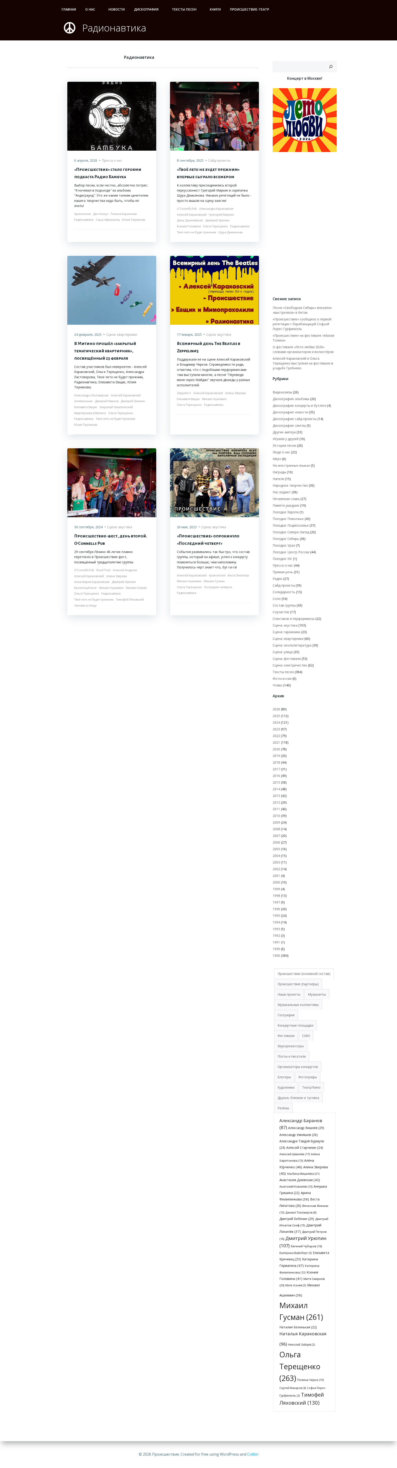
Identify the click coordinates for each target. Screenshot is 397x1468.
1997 (276, 902)
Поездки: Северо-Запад (291, 532)
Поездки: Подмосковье (291, 525)
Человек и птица (85, 605)
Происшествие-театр (249, 9)
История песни (284, 445)
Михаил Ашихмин (214, 399)
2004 (276, 855)
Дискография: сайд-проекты (295, 419)
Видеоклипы (282, 392)
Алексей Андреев (125, 570)
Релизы (283, 1108)
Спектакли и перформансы (294, 618)
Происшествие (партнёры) (298, 984)
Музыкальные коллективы (298, 1004)
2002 (276, 869)
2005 (276, 849)
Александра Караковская (216, 209)
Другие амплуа (284, 432)
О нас (90, 9)
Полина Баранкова (124, 214)
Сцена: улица (283, 652)
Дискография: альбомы (291, 399)
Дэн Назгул (100, 214)
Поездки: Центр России (291, 552)
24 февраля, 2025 (88, 334)
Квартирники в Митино (90, 413)
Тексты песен (184, 9)
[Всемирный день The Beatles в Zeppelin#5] (214, 290)
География (286, 1015)
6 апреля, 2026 (85, 160)
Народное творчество (290, 485)
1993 (276, 929)
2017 (276, 769)
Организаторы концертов (298, 1066)
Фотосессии (282, 678)
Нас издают (282, 492)
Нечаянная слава (286, 499)
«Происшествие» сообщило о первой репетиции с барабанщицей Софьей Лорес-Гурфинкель (302, 324)
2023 (276, 729)
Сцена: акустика (218, 334)
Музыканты (317, 994)
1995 (276, 915)
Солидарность (284, 592)
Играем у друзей (285, 439)
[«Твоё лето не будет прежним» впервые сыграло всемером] (214, 115)
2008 (276, 829)
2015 (276, 782)
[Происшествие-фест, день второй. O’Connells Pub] (111, 482)
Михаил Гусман (136, 588)
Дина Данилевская (190, 220)
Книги (215, 9)
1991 (276, 942)
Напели (278, 479)
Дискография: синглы (289, 425)
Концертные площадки (295, 1025)
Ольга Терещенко (215, 226)
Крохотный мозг (85, 588)
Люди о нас (281, 452)
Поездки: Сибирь (286, 538)
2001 (276, 875)
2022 (276, 736)
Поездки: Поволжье (288, 519)
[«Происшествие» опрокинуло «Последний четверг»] (214, 482)
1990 (276, 949)
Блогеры (284, 1077)
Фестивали (286, 1035)
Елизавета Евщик (85, 407)
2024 (276, 722)
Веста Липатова (238, 575)
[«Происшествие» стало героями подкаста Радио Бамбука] (111, 115)
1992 (276, 935)
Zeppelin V (184, 393)
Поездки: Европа (286, 512)
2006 (276, 842)
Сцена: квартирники (121, 334)
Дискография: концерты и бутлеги (299, 405)
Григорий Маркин (221, 215)
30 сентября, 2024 (88, 527)
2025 (276, 716)
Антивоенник (83, 401)
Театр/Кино (311, 1087)
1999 (276, 889)
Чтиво (277, 685)
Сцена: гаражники (286, 632)
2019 (276, 756)
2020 (276, 749)
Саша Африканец (108, 220)
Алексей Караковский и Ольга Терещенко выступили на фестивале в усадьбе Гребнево (303, 363)
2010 (276, 815)
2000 (276, 882)
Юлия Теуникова (133, 220)
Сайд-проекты (219, 160)
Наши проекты (289, 994)
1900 (276, 955)
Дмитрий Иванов (106, 401)
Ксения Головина (189, 226)
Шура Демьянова (230, 232)
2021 (276, 742)
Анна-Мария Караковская (91, 582)
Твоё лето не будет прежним (196, 232)
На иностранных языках (291, 465)
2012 (276, 802)
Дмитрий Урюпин (217, 220)
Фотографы (307, 1077)
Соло (277, 598)
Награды (279, 472)
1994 (276, 922)
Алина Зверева (235, 393)
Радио (277, 578)
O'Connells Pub (187, 209)
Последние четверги (218, 587)
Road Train (103, 570)
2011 (276, 809)
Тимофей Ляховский (130, 599)
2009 (276, 822)
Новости (116, 9)
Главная (69, 9)
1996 (276, 909)
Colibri (252, 1454)
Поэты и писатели (292, 1056)
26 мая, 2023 (187, 527)
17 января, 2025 (189, 334)
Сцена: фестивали (287, 658)
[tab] (304, 973)
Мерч (277, 459)
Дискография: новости (290, 412)
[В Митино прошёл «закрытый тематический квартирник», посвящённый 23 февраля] (111, 290)
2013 (276, 795)
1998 (276, 895)
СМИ (306, 1035)
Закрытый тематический (116, 407)
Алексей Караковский (192, 215)
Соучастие (281, 612)
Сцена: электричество (290, 665)
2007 (276, 835)
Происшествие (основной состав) (304, 973)
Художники (286, 1087)
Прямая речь (283, 572)
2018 (276, 762)
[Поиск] (330, 66)
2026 (276, 709)
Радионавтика (84, 220)
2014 (276, 789)
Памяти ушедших (286, 505)
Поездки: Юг (282, 558)
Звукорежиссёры (291, 1046)
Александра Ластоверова (91, 395)
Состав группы (284, 605)
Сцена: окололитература (292, 645)
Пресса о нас (112, 160)
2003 (276, 862)
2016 (276, 776)
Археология (82, 214)
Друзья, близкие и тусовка (298, 1097)
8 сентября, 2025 (190, 160)
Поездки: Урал (284, 545)
